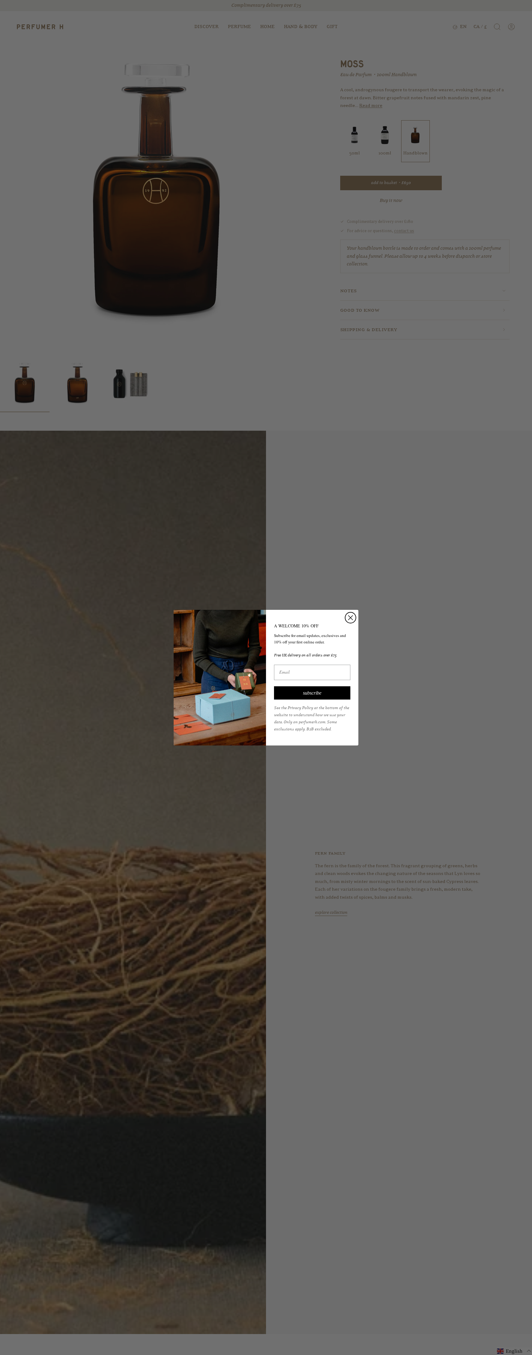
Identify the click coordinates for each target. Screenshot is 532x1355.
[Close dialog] (350, 617)
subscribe (312, 693)
